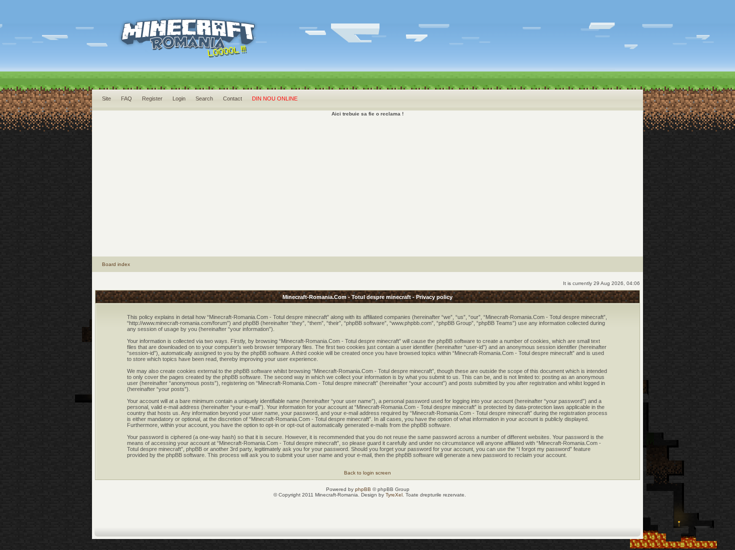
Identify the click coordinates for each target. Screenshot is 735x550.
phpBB (363, 489)
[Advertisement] (368, 186)
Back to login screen (367, 473)
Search (204, 99)
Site (106, 99)
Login (179, 99)
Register (152, 99)
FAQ (126, 99)
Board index (116, 264)
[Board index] (175, 50)
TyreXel (394, 495)
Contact (232, 99)
